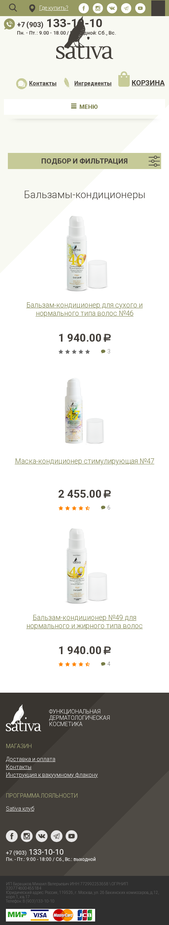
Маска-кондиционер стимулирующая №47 (84, 461)
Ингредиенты (93, 83)
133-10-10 (60, 23)
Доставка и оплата (30, 759)
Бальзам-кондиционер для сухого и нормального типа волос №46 (84, 309)
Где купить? (53, 8)
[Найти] (13, 8)
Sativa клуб (20, 808)
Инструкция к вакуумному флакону (52, 775)
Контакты (43, 83)
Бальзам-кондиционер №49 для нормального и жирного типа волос (84, 621)
